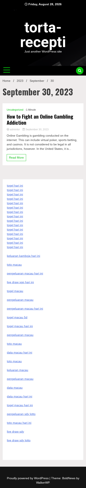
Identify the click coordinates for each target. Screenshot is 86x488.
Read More (16, 157)
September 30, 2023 (37, 129)
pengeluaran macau (20, 378)
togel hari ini (15, 242)
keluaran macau (17, 370)
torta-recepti (43, 35)
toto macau (14, 361)
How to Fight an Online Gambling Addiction (40, 119)
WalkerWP (42, 482)
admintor (14, 129)
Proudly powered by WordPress (28, 478)
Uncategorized (15, 109)
